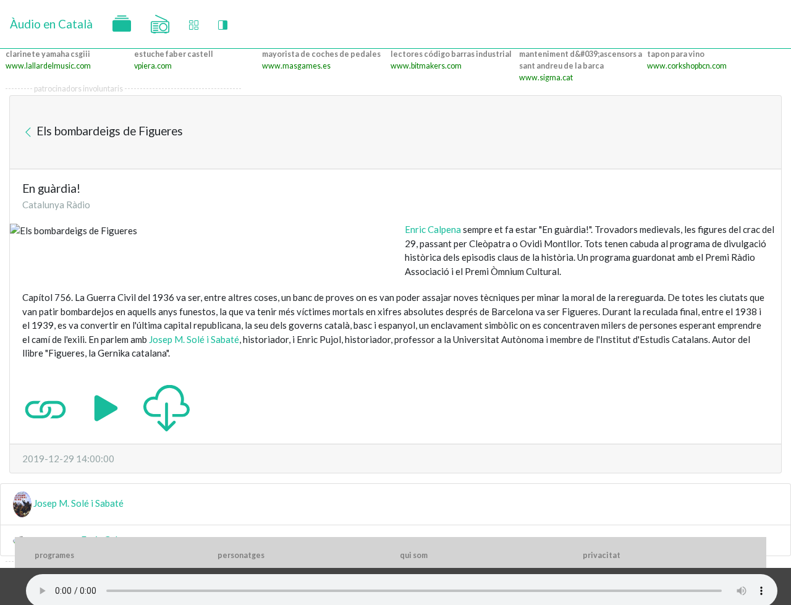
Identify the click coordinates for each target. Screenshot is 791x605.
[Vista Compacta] (193, 24)
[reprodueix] (106, 406)
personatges (241, 555)
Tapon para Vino (675, 54)
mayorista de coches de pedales (321, 54)
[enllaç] (45, 406)
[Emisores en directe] (160, 24)
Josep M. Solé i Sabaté (194, 339)
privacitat (601, 555)
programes (54, 555)
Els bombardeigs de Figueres (108, 131)
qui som (414, 555)
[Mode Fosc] (222, 24)
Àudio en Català (51, 24)
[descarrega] (166, 406)
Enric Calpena (433, 229)
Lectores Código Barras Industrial (451, 54)
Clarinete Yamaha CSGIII (48, 54)
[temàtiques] (122, 24)
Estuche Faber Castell (173, 54)
